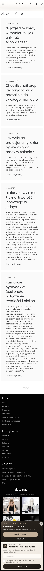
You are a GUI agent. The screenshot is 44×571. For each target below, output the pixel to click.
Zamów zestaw (20, 534)
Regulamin (7, 424)
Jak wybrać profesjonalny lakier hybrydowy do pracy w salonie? (22, 144)
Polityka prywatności (11, 421)
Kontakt (5, 406)
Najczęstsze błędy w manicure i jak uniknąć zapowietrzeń (20, 35)
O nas (4, 403)
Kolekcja (20, 539)
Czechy (5, 457)
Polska (5, 439)
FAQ (4, 483)
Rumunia (6, 446)
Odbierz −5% (22, 566)
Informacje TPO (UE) (11, 479)
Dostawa (6, 410)
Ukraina (5, 436)
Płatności (6, 414)
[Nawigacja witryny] (2, 3)
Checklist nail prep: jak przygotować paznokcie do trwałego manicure (22, 92)
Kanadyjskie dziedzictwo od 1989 (16, 476)
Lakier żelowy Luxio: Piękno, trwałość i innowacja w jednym (21, 199)
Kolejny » (25, 387)
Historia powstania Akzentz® (14, 472)
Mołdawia (6, 454)
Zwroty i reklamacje (10, 417)
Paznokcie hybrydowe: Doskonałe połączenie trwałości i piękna (20, 291)
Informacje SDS (8, 468)
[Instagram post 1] (11, 505)
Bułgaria (5, 443)
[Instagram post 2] (30, 505)
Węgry (5, 450)
